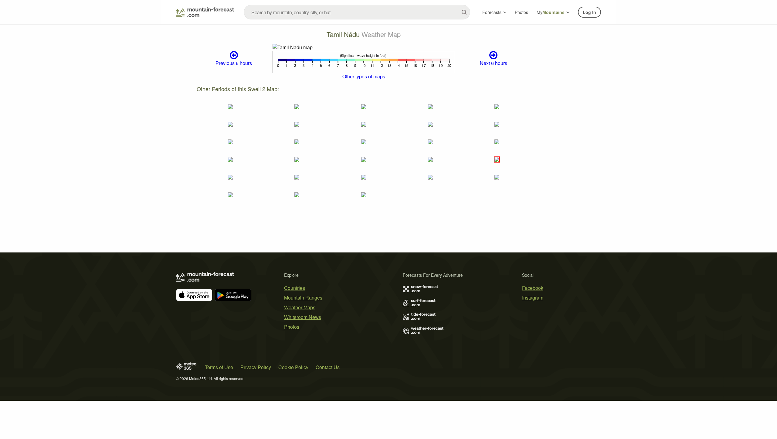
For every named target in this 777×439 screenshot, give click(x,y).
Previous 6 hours (233, 63)
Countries (294, 287)
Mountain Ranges (303, 297)
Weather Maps (299, 307)
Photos (521, 12)
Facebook (532, 287)
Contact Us (328, 367)
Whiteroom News (302, 317)
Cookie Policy (293, 367)
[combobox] (357, 12)
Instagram (532, 297)
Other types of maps (363, 76)
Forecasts (491, 12)
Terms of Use (219, 367)
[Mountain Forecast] (205, 12)
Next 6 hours (493, 63)
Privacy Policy (255, 367)
